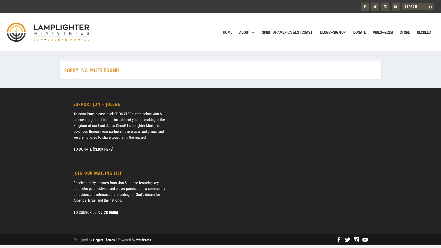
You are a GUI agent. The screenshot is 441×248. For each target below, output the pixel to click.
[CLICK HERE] (103, 149)
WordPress (143, 240)
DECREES (424, 33)
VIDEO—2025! (383, 33)
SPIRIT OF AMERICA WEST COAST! (287, 33)
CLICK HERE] (108, 212)
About (244, 33)
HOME (227, 33)
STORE (405, 33)
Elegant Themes (104, 240)
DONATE (359, 33)
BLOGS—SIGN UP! (333, 33)
